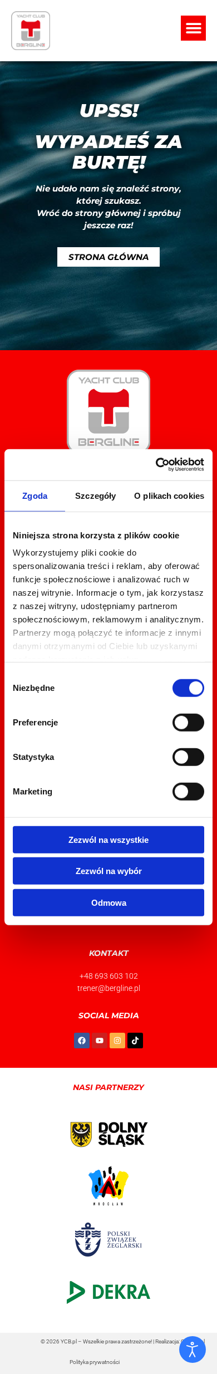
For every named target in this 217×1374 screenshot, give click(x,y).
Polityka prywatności (95, 1362)
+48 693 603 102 (109, 975)
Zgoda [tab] (34, 495)
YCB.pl (69, 1341)
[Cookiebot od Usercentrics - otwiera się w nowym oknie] (156, 465)
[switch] (188, 722)
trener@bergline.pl (108, 988)
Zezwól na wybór (109, 871)
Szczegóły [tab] (95, 495)
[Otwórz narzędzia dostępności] (192, 1349)
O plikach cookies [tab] (169, 495)
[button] (193, 28)
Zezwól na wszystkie (108, 839)
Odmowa (108, 902)
